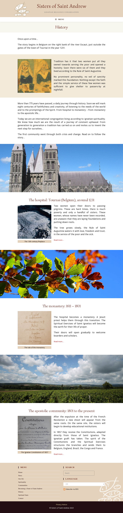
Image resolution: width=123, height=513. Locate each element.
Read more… (59, 240)
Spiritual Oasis (23, 495)
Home (20, 472)
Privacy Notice (61, 504)
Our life (21, 479)
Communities (22, 485)
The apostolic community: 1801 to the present (61, 411)
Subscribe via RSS (72, 489)
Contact (20, 498)
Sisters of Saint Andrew (61, 6)
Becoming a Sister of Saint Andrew (30, 489)
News (20, 476)
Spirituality (22, 482)
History (20, 492)
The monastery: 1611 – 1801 (61, 306)
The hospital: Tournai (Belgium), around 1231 (61, 200)
